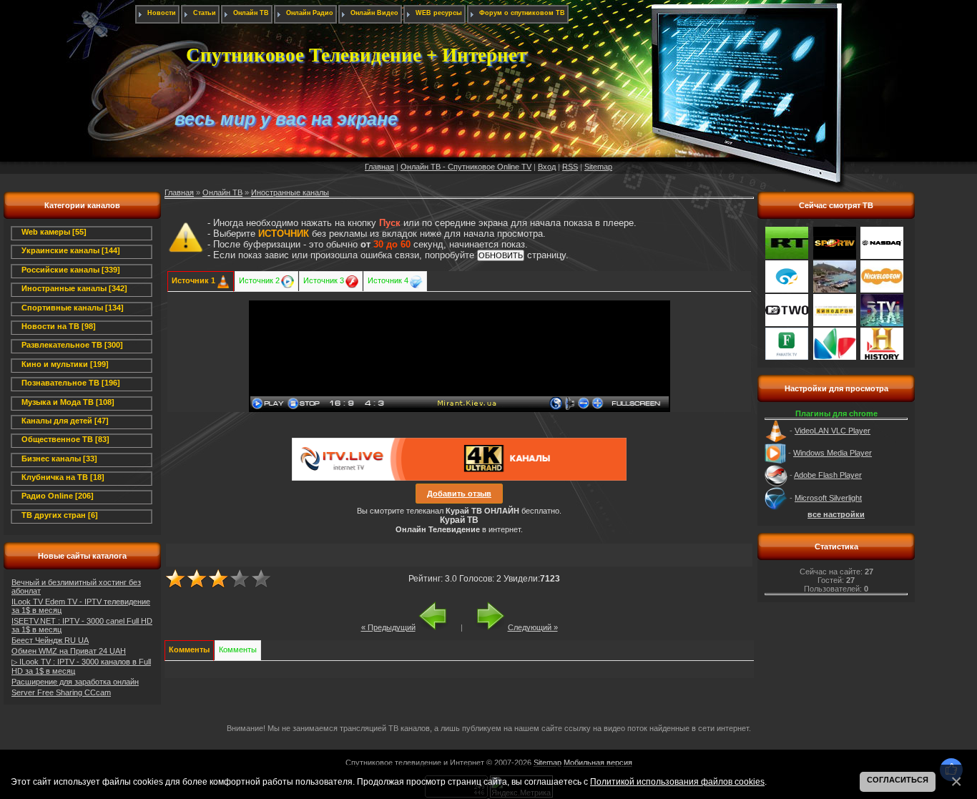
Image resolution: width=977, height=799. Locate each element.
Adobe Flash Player (828, 475)
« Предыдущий (388, 627)
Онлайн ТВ (222, 192)
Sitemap (598, 166)
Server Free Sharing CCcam (61, 692)
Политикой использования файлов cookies (677, 781)
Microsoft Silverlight (828, 498)
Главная (379, 166)
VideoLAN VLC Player (832, 430)
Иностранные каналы (290, 192)
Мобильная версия (598, 762)
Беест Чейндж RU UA (50, 640)
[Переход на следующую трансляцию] (484, 627)
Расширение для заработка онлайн (75, 681)
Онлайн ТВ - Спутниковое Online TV (466, 166)
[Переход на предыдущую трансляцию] (439, 627)
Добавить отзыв (459, 493)
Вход (547, 166)
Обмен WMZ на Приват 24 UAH (68, 651)
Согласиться (897, 779)
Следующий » (533, 627)
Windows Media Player (832, 452)
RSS (570, 166)
